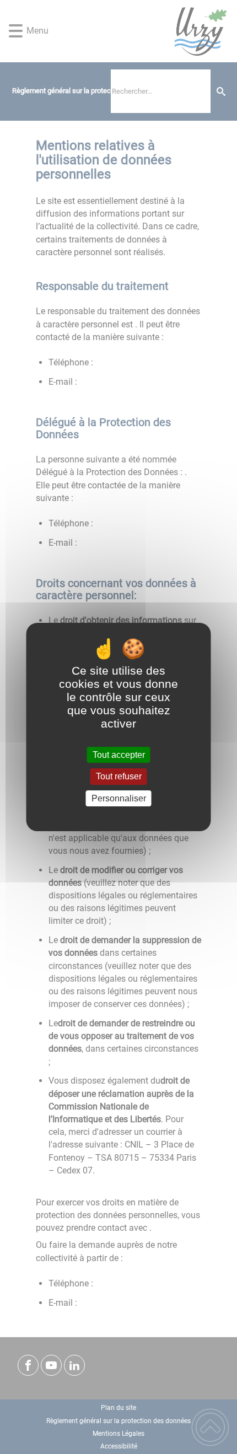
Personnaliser (118, 798)
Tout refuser (119, 777)
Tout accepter (119, 755)
